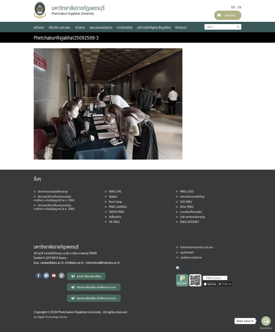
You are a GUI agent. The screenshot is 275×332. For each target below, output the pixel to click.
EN (233, 7)
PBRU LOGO (186, 191)
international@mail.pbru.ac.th (103, 262)
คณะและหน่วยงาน (101, 27)
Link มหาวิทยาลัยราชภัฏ (191, 216)
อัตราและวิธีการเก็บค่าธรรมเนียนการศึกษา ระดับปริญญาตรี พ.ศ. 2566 (54, 207)
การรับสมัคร (125, 27)
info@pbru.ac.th (74, 262)
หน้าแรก (39, 27)
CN (239, 7)
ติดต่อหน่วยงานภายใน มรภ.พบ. (196, 247)
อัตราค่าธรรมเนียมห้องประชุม (52, 191)
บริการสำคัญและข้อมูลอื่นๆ (154, 27)
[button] (86, 276)
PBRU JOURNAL (117, 206)
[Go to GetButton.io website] (266, 328)
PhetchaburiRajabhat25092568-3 (66, 37)
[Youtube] (54, 275)
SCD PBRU (185, 201)
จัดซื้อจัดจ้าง (114, 216)
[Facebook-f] (39, 275)
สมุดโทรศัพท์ (186, 252)
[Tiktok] (62, 275)
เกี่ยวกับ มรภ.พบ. (60, 27)
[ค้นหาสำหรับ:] (222, 27)
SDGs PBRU (185, 206)
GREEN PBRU (115, 211)
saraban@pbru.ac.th (52, 262)
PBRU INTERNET (188, 221)
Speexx (112, 196)
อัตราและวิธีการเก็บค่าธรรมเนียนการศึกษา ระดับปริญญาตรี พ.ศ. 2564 (54, 198)
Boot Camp (114, 201)
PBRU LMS (114, 191)
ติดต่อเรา (181, 27)
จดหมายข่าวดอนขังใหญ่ (191, 196)
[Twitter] (46, 275)
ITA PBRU (113, 221)
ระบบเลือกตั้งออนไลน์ (190, 211)
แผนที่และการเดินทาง (190, 257)
